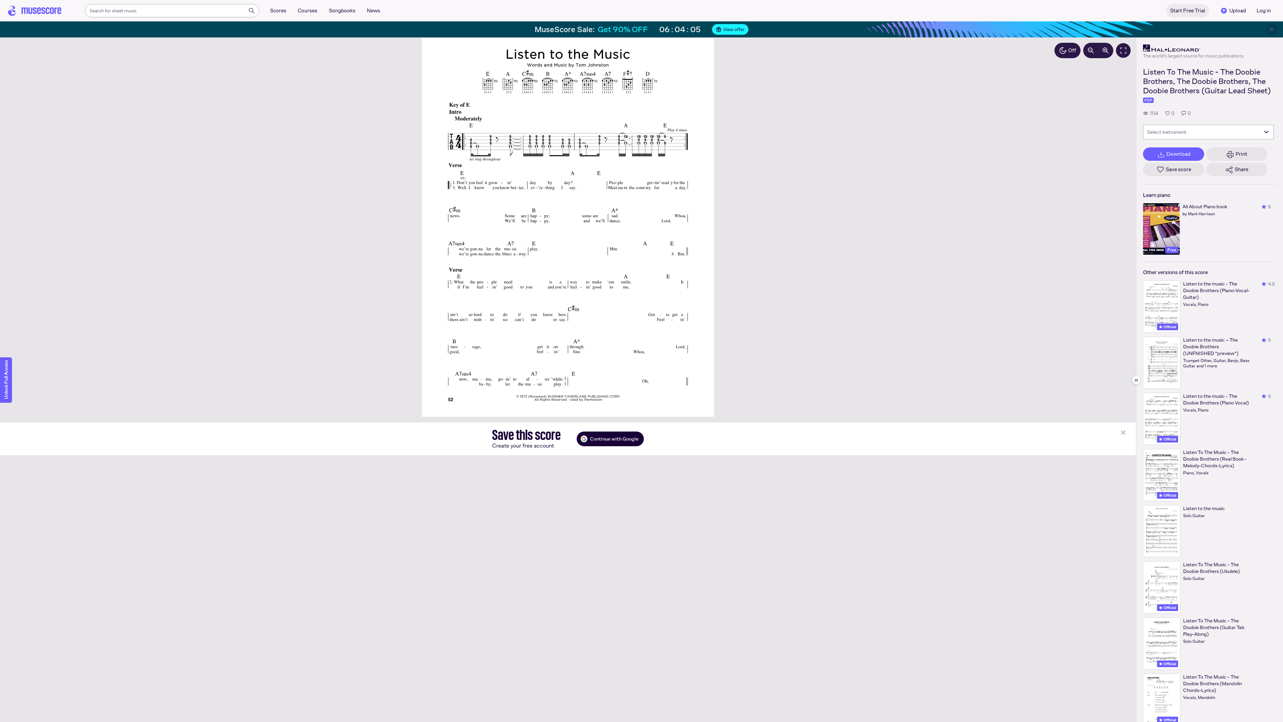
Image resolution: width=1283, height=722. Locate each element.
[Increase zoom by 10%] (1105, 50)
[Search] (251, 10)
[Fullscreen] (1123, 50)
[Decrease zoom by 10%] (1091, 50)
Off (1072, 50)
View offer (733, 29)
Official (1169, 327)
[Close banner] (1272, 29)
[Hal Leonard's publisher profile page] (1193, 48)
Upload (1237, 10)
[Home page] (34, 10)
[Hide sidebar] (1136, 380)
